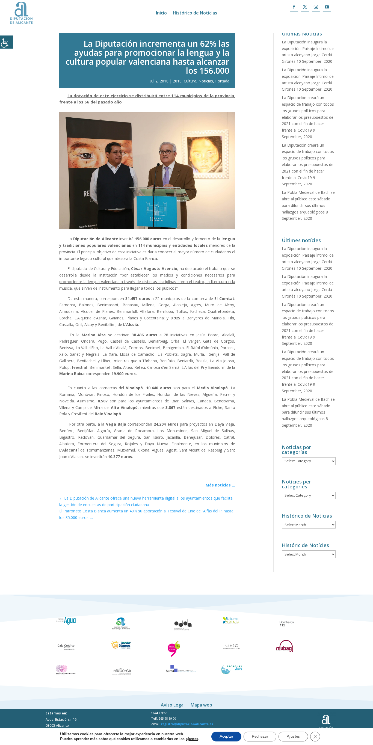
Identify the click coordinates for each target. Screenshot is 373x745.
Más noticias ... (220, 485)
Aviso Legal (173, 704)
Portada (222, 81)
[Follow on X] (305, 6)
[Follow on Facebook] (294, 6)
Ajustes (293, 736)
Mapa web (201, 704)
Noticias (206, 81)
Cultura (190, 81)
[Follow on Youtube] (326, 6)
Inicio (161, 13)
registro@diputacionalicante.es (187, 724)
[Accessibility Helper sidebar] (6, 42)
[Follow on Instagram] (316, 6)
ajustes (192, 739)
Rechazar (260, 736)
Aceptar (226, 736)
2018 (177, 81)
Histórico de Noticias (195, 13)
